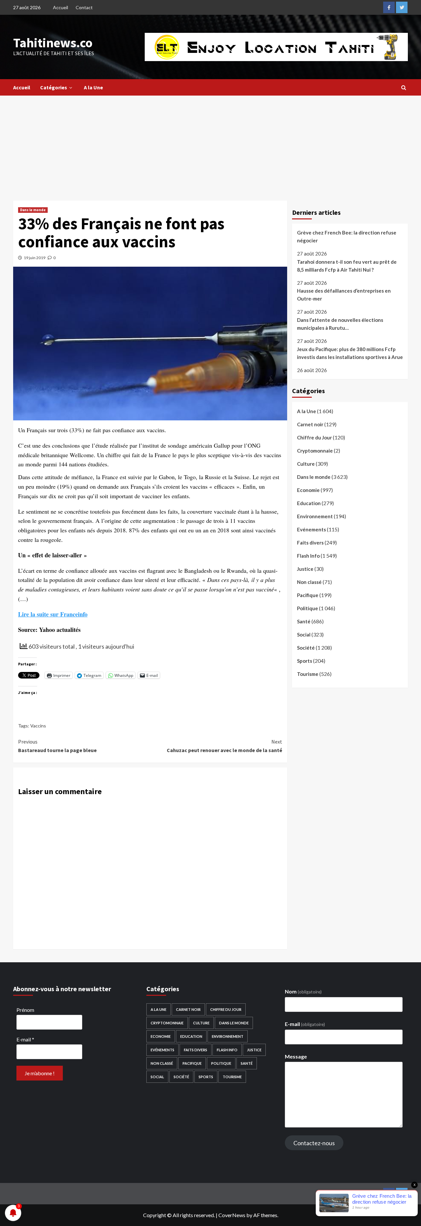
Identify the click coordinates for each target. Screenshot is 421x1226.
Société (306, 648)
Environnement (315, 516)
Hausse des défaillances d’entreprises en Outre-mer (344, 294)
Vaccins (38, 725)
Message (296, 1056)
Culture (306, 464)
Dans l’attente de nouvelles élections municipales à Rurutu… (340, 324)
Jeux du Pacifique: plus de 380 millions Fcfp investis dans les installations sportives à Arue (350, 353)
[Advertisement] (210, 145)
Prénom (25, 1010)
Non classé (309, 582)
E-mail (25, 1039)
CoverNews (231, 1215)
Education (309, 503)
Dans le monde (33, 210)
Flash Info (308, 556)
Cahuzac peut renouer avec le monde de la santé (224, 745)
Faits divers (310, 543)
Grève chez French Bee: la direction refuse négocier (346, 236)
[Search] (404, 87)
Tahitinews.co (52, 42)
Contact (84, 7)
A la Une (93, 87)
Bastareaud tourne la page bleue (57, 745)
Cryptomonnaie (315, 451)
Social (303, 634)
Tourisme (307, 674)
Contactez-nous (314, 1143)
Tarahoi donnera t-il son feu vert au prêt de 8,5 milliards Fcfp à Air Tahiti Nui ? (347, 266)
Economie (308, 490)
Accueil (60, 7)
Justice (305, 569)
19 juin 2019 (34, 257)
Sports (304, 661)
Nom (303, 991)
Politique (307, 608)
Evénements (311, 529)
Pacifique (307, 595)
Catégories (53, 87)
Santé (303, 621)
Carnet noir (310, 424)
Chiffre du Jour (314, 437)
